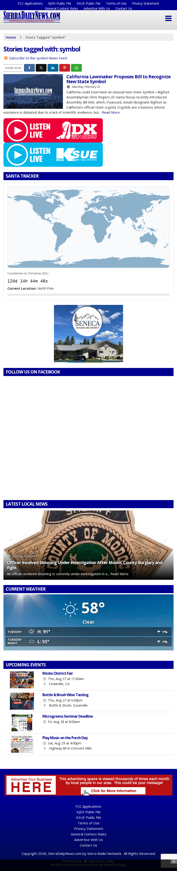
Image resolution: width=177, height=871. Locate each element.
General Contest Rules (61, 8)
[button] (168, 18)
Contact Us (123, 8)
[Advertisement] (88, 334)
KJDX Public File (59, 3)
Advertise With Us (97, 8)
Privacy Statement (145, 3)
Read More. (111, 112)
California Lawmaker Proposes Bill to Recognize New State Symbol (118, 79)
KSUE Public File (88, 3)
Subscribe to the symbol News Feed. (38, 58)
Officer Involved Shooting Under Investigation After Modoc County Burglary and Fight (84, 564)
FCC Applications (30, 3)
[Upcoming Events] (21, 679)
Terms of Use (116, 3)
